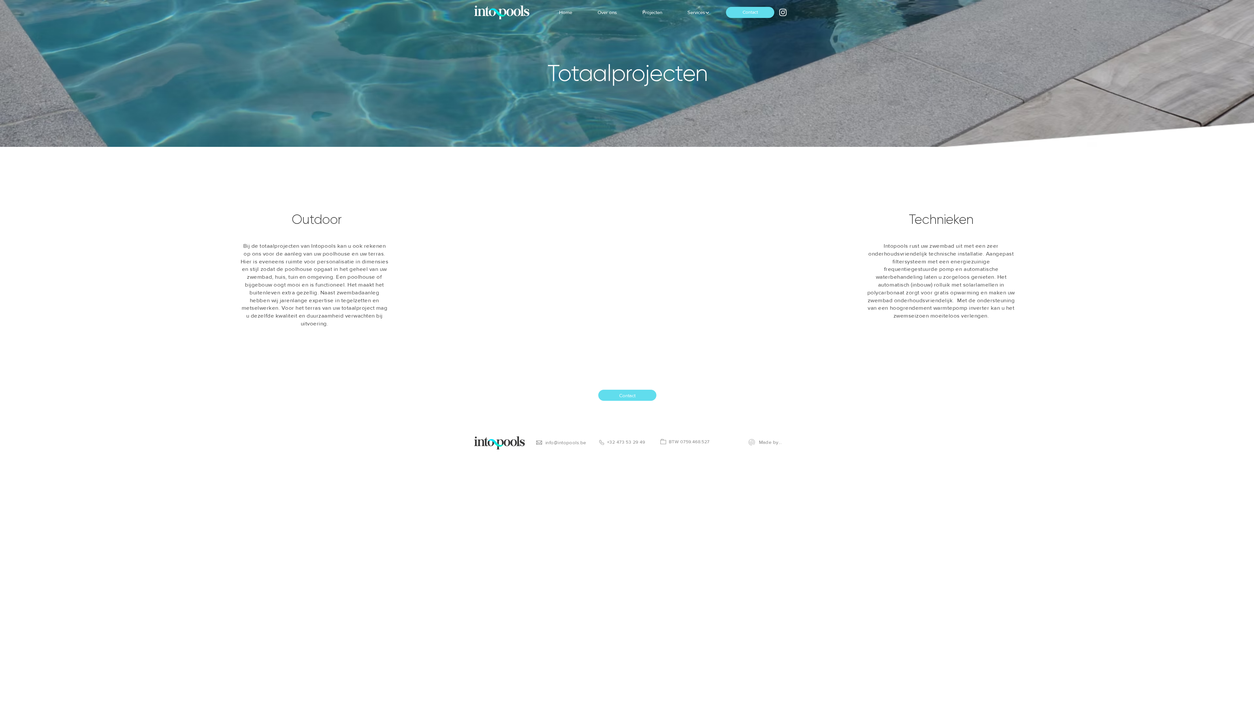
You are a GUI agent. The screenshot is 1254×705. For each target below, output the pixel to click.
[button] (696, 12)
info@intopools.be (565, 442)
